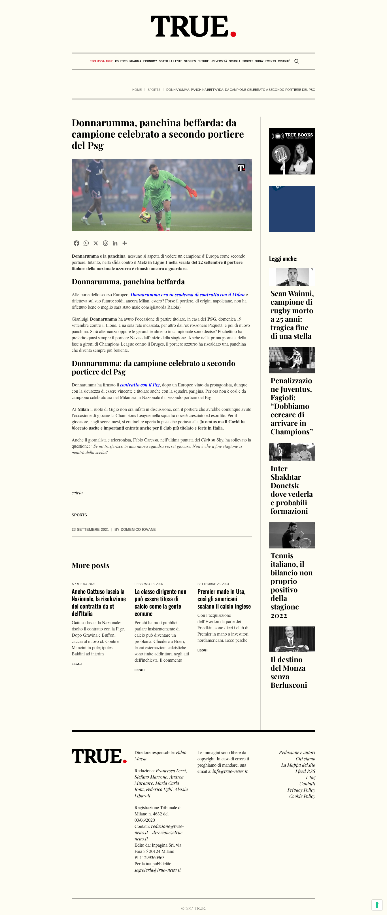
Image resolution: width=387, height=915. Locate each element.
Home (137, 89)
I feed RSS (305, 771)
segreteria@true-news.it (158, 870)
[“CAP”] (292, 208)
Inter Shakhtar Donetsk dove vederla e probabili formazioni (292, 489)
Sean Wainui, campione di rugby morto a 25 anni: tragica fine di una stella (292, 314)
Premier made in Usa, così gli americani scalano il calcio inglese (224, 598)
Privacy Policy (301, 790)
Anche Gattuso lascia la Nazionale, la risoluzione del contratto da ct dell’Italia (99, 602)
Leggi (77, 664)
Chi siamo (305, 759)
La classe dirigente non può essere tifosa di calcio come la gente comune (160, 602)
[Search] (296, 61)
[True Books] (292, 171)
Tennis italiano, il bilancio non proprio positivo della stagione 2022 (292, 585)
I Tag (310, 777)
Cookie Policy (302, 796)
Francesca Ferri (171, 770)
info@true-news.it (230, 771)
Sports (154, 89)
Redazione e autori (297, 752)
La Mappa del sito (298, 765)
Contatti (307, 783)
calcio (77, 492)
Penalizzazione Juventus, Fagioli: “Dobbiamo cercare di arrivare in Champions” (292, 405)
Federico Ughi (159, 789)
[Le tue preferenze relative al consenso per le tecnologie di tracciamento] (377, 905)
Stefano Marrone (151, 777)
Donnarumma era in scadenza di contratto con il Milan (188, 294)
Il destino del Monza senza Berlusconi (289, 672)
